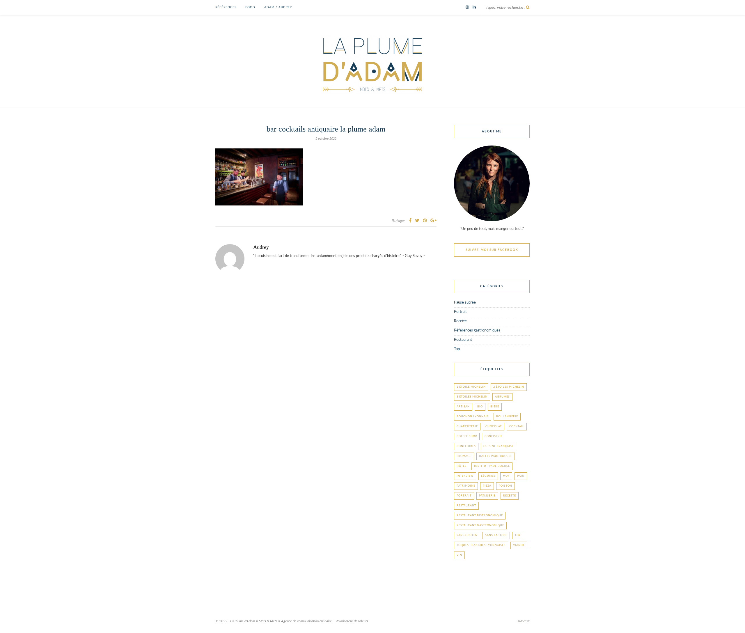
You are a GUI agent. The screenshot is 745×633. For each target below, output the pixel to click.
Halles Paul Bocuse (495, 456)
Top (457, 349)
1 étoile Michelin (471, 387)
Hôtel (461, 466)
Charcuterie (467, 426)
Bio (480, 406)
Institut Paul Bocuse (492, 466)
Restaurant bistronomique (480, 515)
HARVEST (523, 621)
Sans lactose (496, 535)
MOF (506, 476)
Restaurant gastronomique (480, 525)
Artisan (463, 406)
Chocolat (493, 426)
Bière (494, 406)
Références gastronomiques (477, 330)
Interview (465, 476)
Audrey (261, 247)
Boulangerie (507, 416)
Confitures (466, 446)
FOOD (250, 7)
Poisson (505, 486)
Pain (520, 476)
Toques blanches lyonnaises (481, 545)
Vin (459, 555)
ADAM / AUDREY (278, 7)
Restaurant (463, 340)
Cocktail (516, 426)
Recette (460, 321)
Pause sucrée (465, 302)
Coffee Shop (467, 436)
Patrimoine (466, 486)
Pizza (487, 486)
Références (225, 7)
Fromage (464, 456)
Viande (519, 545)
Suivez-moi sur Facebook (492, 250)
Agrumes (502, 397)
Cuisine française (498, 446)
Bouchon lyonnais (473, 416)
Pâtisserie (487, 495)
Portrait (460, 312)
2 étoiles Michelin (508, 387)
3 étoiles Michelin (472, 397)
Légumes (488, 476)
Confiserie (494, 436)
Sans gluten (467, 535)
